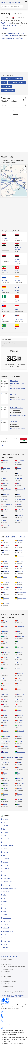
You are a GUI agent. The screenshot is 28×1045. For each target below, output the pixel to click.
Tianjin (5, 657)
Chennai (19, 788)
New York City (19, 319)
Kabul (19, 804)
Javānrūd (5, 901)
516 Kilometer (5, 272)
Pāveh (4, 934)
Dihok (19, 504)
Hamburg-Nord (21, 592)
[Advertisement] (14, 55)
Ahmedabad (6, 741)
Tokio (3, 319)
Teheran (4, 270)
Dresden (5, 566)
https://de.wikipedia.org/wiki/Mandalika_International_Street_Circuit (18, 388)
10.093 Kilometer (19, 331)
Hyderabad (20, 731)
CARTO (25, 196)
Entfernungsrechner (10, 2)
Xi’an (18, 678)
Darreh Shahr (6, 941)
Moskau (4, 280)
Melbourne (20, 757)
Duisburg (19, 577)
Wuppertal (6, 587)
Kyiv (6, 979)
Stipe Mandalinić (16, 421)
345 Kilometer (5, 250)
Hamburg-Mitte (21, 598)
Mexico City (6, 652)
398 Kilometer (5, 261)
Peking (17, 300)
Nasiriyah (6, 494)
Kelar (4, 520)
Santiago (5, 778)
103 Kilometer (5, 240)
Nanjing (19, 683)
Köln (18, 545)
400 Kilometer (18, 263)
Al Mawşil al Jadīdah (18, 248)
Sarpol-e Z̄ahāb (7, 839)
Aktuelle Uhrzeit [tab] (6, 339)
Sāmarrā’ (5, 911)
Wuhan (5, 663)
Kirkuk (19, 483)
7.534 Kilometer (6, 321)
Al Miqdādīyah (6, 25)
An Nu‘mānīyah (7, 885)
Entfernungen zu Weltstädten (17, 82)
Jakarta (17, 309)
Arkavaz (5, 848)
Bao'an (5, 804)
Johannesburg (7, 683)
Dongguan (20, 673)
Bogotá (17, 329)
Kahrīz (4, 908)
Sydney (5, 752)
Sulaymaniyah (21, 489)
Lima (4, 710)
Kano (18, 773)
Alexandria (6, 762)
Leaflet (11, 196)
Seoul (18, 668)
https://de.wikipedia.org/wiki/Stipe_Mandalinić (18, 428)
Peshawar (6, 783)
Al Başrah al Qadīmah (18, 260)
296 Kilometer (18, 240)
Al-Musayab (6, 921)
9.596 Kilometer (19, 321)
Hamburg (20, 540)
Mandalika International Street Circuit (17, 383)
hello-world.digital (6, 1024)
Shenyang (6, 731)
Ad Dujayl (5, 865)
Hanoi (5, 704)
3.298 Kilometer (6, 292)
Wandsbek (6, 582)
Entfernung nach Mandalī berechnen (12, 78)
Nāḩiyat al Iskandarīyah (9, 888)
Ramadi (19, 520)
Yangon (19, 799)
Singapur (19, 746)
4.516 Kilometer (5, 301)
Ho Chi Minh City (22, 636)
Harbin (19, 762)
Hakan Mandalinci (16, 408)
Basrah (4, 259)
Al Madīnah (20, 515)
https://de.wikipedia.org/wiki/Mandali (18, 399)
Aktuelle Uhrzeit (6, 86)
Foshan (19, 689)
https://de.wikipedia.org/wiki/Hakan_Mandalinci (18, 415)
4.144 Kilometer (18, 292)
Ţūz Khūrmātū (7, 918)
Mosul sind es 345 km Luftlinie (12, 38)
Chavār (15, 25)
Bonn (4, 592)
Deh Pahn (5, 914)
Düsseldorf (20, 556)
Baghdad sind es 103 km (16, 33)
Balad (4, 875)
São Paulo (5, 329)
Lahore (19, 642)
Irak (16, 18)
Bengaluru (20, 699)
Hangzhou (6, 689)
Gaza (13, 966)
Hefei (18, 767)
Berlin (3, 290)
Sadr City (5, 483)
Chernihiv (7, 976)
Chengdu (5, 642)
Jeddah (5, 788)
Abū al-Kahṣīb (21, 499)
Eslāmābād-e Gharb (8, 845)
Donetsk (7, 974)
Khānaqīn (4, 28)
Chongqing (6, 715)
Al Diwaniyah (21, 510)
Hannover (20, 571)
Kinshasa (5, 631)
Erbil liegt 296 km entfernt (10, 35)
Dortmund (20, 561)
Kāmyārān (5, 937)
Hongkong (20, 715)
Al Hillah (5, 499)
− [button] (25, 169)
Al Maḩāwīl (6, 928)
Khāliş (4, 835)
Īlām (4, 829)
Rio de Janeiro (7, 736)
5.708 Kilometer (19, 301)
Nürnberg (6, 571)
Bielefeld (19, 587)
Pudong (5, 746)
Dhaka (5, 668)
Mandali (13, 394)
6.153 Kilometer (5, 311)
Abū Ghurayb (7, 489)
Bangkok (5, 767)
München (6, 545)
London (17, 290)
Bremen (19, 566)
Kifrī (4, 872)
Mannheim (6, 598)
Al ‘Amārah (6, 510)
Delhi (18, 657)
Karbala (19, 478)
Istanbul (17, 270)
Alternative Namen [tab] (7, 346)
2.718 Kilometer (18, 282)
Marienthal (6, 603)
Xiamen (19, 794)
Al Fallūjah (6, 525)
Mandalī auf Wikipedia (8, 90)
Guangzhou (20, 626)
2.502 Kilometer (6, 282)
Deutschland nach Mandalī (16, 537)
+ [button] (25, 167)
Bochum (19, 582)
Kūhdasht (5, 947)
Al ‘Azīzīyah (6, 858)
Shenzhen (6, 626)
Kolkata (5, 794)
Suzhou (19, 736)
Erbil (16, 238)
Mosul (4, 248)
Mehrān (5, 842)
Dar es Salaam (21, 752)
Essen (5, 561)
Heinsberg (9, 981)
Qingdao (5, 725)
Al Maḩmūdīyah (7, 504)
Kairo (4, 678)
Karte (3, 82)
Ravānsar (5, 898)
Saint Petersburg (8, 757)
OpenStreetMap (16, 196)
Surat (4, 799)
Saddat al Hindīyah (8, 931)
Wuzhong (20, 720)
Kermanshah (6, 891)
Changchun (20, 783)
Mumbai (17, 280)
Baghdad (4, 238)
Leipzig (5, 577)
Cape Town (20, 778)
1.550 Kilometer (18, 272)
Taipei (3, 309)
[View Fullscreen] (25, 172)
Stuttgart (19, 550)
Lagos (4, 300)
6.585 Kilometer (19, 311)
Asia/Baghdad (6, 23)
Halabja (5, 944)
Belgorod (7, 959)
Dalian (5, 773)
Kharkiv (7, 971)
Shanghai (5, 621)
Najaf (18, 494)
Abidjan (19, 741)
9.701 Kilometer (5, 331)
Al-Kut (5, 515)
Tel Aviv (6, 964)
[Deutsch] (26, 1)
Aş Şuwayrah (6, 868)
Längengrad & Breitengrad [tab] (9, 342)
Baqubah (5, 832)
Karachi (19, 652)
